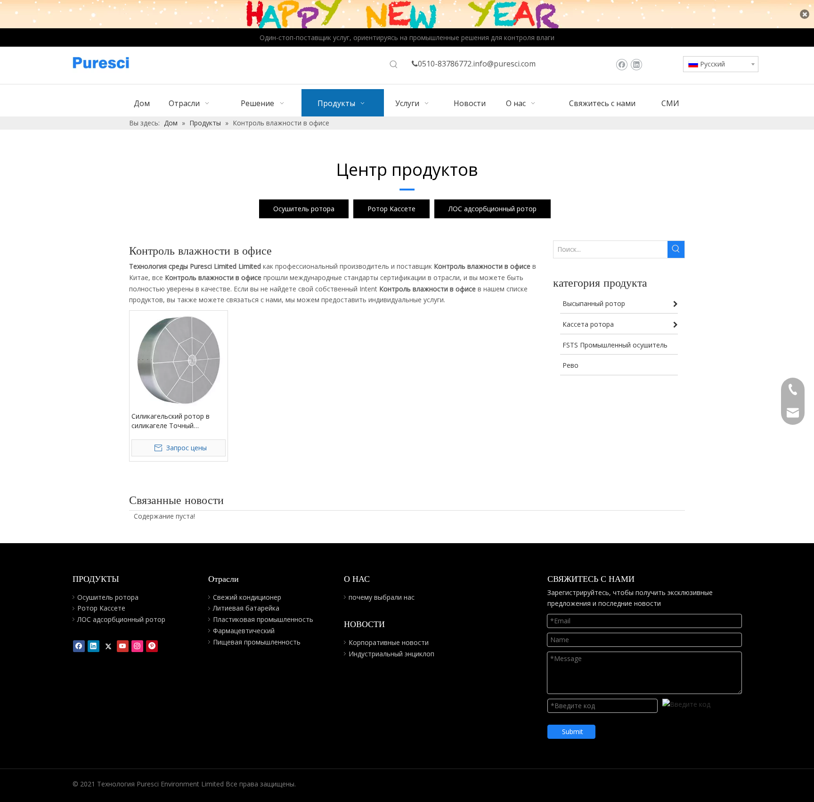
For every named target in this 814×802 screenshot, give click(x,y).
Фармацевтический (244, 630)
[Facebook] (621, 64)
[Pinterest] (152, 646)
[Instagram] (137, 646)
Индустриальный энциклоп (391, 653)
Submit (572, 731)
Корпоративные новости (389, 642)
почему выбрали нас (382, 597)
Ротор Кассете (391, 208)
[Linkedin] (636, 64)
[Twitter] (108, 646)
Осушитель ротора (303, 208)
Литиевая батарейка (246, 608)
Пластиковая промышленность (263, 619)
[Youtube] (123, 646)
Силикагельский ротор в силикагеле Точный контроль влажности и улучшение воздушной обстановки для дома (170, 421)
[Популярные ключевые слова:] (393, 64)
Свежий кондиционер (247, 597)
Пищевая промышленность (257, 641)
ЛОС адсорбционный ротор (492, 208)
